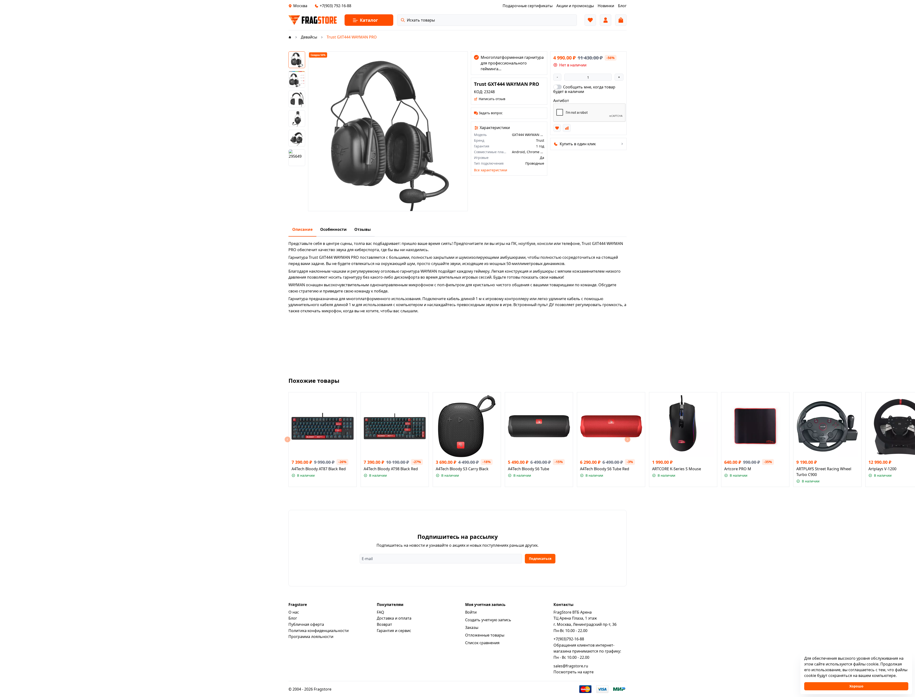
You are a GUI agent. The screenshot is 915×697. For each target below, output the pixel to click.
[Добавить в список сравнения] (566, 128)
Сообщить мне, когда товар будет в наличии (584, 89)
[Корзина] (621, 20)
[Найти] (403, 20)
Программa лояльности (310, 636)
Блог (292, 618)
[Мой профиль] (605, 20)
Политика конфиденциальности (318, 630)
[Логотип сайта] (312, 20)
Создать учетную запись (488, 619)
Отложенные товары (484, 635)
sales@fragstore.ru (570, 666)
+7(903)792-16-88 (568, 639)
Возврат (384, 624)
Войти (471, 612)
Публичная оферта (306, 624)
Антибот (561, 100)
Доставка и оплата (394, 618)
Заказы (471, 627)
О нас (293, 612)
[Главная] (289, 37)
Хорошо (856, 686)
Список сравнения (482, 642)
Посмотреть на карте (573, 672)
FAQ (380, 612)
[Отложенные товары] (590, 20)
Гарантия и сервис (394, 630)
